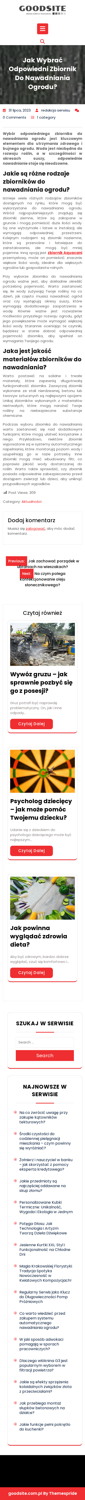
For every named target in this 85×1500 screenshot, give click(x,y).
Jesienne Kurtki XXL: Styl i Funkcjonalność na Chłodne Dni (44, 1249)
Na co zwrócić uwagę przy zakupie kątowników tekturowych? (43, 1117)
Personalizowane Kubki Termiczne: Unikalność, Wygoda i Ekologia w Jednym (46, 1207)
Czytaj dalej (31, 724)
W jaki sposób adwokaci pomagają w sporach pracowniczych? (41, 1344)
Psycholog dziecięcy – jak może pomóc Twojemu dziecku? (41, 809)
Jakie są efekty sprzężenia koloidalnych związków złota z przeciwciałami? (45, 1386)
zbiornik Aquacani (65, 252)
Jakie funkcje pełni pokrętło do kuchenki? (44, 1427)
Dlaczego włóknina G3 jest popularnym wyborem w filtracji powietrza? (43, 1365)
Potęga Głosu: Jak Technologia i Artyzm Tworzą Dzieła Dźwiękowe (43, 1228)
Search (44, 1055)
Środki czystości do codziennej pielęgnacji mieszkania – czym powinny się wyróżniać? (45, 1141)
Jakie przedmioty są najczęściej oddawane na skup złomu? (42, 1185)
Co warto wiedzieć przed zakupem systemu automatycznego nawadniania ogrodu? (42, 1320)
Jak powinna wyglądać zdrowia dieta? (38, 936)
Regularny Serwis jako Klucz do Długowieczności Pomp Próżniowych (44, 1296)
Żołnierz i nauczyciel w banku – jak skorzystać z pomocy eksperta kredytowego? (45, 1164)
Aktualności (31, 501)
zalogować (35, 528)
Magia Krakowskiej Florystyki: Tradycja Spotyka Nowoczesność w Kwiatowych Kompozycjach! (45, 1273)
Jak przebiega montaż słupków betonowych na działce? (42, 1408)
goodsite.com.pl (25, 1493)
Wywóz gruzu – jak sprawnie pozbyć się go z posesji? (41, 682)
